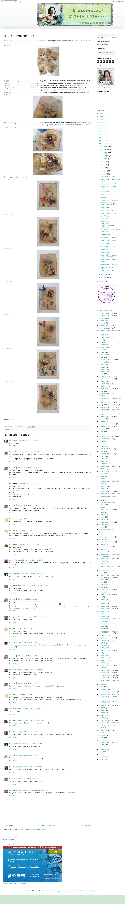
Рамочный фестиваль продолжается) (108, 256)
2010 (101, 281)
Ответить (12, 446)
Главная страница (10, 27)
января (104, 277)
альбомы (102, 323)
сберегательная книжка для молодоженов (108, 632)
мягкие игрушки (105, 547)
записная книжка (105, 454)
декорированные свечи (108, 414)
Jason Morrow (73, 891)
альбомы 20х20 (105, 325)
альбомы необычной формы (109, 330)
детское (102, 429)
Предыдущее (86, 826)
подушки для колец (106, 609)
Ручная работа (106, 234)
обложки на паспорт (107, 559)
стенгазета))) (105, 655)
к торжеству (104, 461)
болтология (103, 345)
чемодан (102, 733)
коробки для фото (106, 491)
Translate (115, 37)
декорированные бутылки (109, 410)
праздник (102, 614)
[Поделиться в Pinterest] (34, 427)
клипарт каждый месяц (108, 466)
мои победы (103, 539)
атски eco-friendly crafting (21, 494)
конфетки (102, 486)
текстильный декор (106, 678)
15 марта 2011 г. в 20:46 (31, 767)
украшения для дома (107, 694)
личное (101, 517)
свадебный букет (105, 640)
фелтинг (102, 708)
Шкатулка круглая (107, 246)
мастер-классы (105, 524)
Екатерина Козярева (17, 585)
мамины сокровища (106, 522)
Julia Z (12, 755)
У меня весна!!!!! (108, 213)
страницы (105, 311)
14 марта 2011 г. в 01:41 (33, 669)
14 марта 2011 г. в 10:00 (33, 720)
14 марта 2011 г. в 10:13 (26, 732)
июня (103, 165)
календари (103, 464)
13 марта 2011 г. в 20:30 (36, 585)
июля (103, 162)
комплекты (103, 476)
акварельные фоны (106, 316)
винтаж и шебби (105, 376)
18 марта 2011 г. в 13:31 (36, 790)
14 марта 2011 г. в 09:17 (33, 709)
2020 (101, 117)
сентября (105, 156)
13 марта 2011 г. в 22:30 (28, 599)
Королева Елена (15, 720)
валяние (102, 367)
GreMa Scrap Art (16, 574)
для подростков (105, 439)
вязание (102, 381)
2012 (101, 141)
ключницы (102, 469)
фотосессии (103, 715)
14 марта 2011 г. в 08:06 (23, 695)
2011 (101, 144)
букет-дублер (104, 362)
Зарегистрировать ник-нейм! (15, 883)
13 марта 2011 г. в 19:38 (33, 560)
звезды (101, 456)
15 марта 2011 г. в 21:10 (28, 778)
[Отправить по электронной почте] (27, 427)
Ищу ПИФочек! (105, 216)
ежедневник (103, 446)
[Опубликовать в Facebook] (33, 427)
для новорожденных (106, 436)
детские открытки (106, 426)
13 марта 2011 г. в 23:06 (36, 617)
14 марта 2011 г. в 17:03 (26, 755)
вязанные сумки (105, 386)
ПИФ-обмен (104, 207)
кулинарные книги (106, 510)
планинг (102, 599)
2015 (101, 132)
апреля (104, 171)
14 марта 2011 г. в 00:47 (28, 656)
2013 (101, 138)
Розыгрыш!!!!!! (106, 249)
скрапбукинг (104, 648)
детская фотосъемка (107, 424)
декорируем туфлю (106, 416)
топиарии (102, 684)
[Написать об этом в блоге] (29, 427)
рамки (101, 629)
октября (104, 153)
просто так (103, 621)
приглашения (104, 616)
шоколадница (104, 749)
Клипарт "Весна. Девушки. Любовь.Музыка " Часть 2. (108, 224)
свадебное (103, 635)
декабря (104, 147)
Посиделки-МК (104, 611)
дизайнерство (104, 434)
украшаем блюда (105, 689)
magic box (103, 759)
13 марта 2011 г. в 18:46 (26, 519)
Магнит (103, 197)
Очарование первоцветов (110, 200)
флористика (103, 713)
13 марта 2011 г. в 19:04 (28, 544)
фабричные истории (106, 705)
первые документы (106, 594)
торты (101, 687)
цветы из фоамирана (107, 723)
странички (103, 660)
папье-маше (103, 585)
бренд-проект (104, 355)
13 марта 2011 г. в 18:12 (28, 452)
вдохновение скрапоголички (105, 370)
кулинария (103, 507)
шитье (101, 738)
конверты (102, 479)
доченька (102, 444)
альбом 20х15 (104, 321)
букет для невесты (106, 360)
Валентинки (103, 365)
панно (101, 573)
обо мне (102, 561)
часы (100, 728)
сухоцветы (103, 668)
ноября (104, 150)
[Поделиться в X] (31, 427)
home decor (103, 757)
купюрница (103, 512)
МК (99, 534)
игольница (103, 459)
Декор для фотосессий (108, 405)
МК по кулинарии (105, 537)
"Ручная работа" (61, 125)
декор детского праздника (110, 398)
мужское (102, 544)
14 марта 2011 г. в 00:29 (26, 642)
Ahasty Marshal (15, 560)
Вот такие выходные (108, 237)
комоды (101, 474)
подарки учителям (106, 606)
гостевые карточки (106, 389)
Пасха (101, 587)
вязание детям (105, 384)
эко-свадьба (104, 752)
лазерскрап (103, 514)
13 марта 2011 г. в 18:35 (28, 483)
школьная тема (105, 747)
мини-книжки (104, 532)
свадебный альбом (106, 638)
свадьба (102, 643)
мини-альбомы (104, 529)
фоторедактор (10, 839)
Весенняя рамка (106, 219)
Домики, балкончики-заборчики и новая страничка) (109, 242)
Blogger (93, 891)
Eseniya (12, 642)
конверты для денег (107, 481)
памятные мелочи (105, 570)
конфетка (102, 484)
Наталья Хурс (14, 767)
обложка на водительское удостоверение (109, 555)
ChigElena (13, 440)
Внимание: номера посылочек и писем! (109, 204)
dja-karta (13, 452)
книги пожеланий (105, 471)
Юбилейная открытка (108, 264)
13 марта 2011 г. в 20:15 (34, 574)
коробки (102, 489)
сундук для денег (106, 665)
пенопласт (103, 592)
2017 (101, 126)
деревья (102, 421)
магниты (102, 519)
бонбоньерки (104, 347)
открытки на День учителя (110, 566)
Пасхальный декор (106, 589)
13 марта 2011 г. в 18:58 (23, 531)
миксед (101, 527)
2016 (101, 129)
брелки (101, 352)
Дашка (101, 391)
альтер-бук (103, 335)
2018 (101, 123)
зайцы (101, 451)
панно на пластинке (107, 575)
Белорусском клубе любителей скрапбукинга (26, 41)
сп (99, 653)
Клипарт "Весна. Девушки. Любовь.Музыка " (108, 269)
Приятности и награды (108, 619)
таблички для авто (106, 670)
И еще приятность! (108, 184)
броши (101, 357)
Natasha (12, 732)
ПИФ (100, 597)
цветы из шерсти (105, 725)
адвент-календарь (106, 313)
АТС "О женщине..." (108, 210)
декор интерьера (105, 407)
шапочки (102, 735)
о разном (102, 552)
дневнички (103, 441)
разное (101, 626)
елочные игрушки (105, 449)
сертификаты (104, 645)
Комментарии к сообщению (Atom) (32, 829)
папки (101, 582)
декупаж (102, 419)
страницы (102, 658)
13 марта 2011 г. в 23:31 (26, 628)
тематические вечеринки (109, 680)
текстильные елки (106, 673)
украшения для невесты (108, 697)
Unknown (12, 519)
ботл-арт (102, 350)
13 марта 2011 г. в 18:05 (28, 440)
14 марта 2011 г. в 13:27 (34, 743)
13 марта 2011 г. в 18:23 (28, 468)
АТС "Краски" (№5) (108, 176)
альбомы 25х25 (105, 328)
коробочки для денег (107, 494)
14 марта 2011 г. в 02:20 (28, 683)
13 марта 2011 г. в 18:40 (28, 505)
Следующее (9, 826)
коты (100, 500)
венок (101, 374)
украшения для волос (107, 692)
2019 (101, 120)
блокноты (102, 342)
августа (104, 159)
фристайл (102, 718)
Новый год (103, 549)
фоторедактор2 (11, 837)
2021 (101, 114)
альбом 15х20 (104, 318)
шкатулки (102, 740)
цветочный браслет (106, 720)
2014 (101, 135)
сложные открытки (106, 650)
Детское (103, 194)
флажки (101, 710)
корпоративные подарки (108, 496)
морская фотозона (106, 542)
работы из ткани (105, 624)
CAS (100, 754)
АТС (12, 429)
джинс (101, 431)
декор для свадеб (106, 402)
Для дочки (104, 191)
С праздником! (106, 252)
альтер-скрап (104, 337)
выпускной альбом (106, 379)
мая (102, 168)
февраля (104, 274)
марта (103, 174)
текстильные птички (107, 675)
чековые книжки (105, 730)
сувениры (102, 663)
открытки (102, 564)
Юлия (10, 531)
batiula (12, 468)
